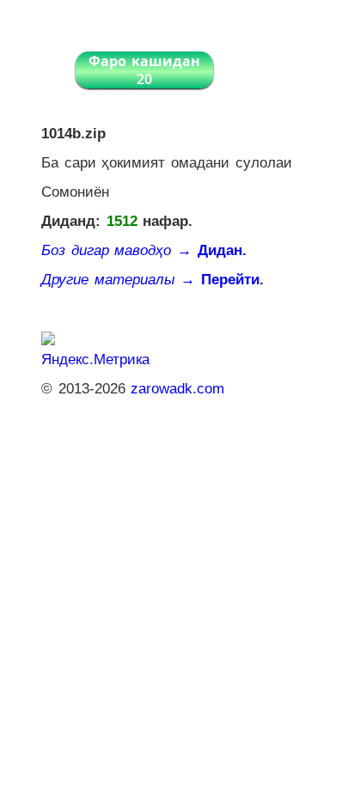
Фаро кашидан (144, 70)
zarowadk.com (177, 389)
